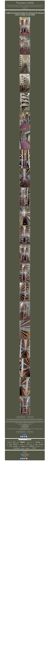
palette (28, 442)
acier (36, 444)
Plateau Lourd (25, 451)
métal (14, 442)
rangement (9, 442)
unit (7, 444)
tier (7, 446)
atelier (31, 444)
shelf (19, 446)
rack (41, 442)
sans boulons (27, 448)
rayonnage (16, 448)
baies (25, 444)
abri (31, 442)
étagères (32, 446)
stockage (37, 442)
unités (33, 444)
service (41, 446)
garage (15, 446)
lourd (15, 444)
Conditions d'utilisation (24, 455)
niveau (10, 446)
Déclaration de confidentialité (25, 454)
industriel (38, 446)
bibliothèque (22, 444)
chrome (27, 446)
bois (18, 444)
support (18, 442)
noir (33, 442)
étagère (22, 442)
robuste (10, 444)
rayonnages (22, 448)
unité (28, 444)
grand (30, 448)
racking (41, 444)
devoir (34, 448)
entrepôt (23, 446)
